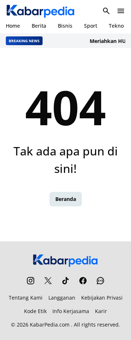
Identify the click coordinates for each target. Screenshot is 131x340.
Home (13, 25)
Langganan (61, 297)
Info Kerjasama (70, 311)
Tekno (116, 25)
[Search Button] (106, 11)
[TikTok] (65, 280)
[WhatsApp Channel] (100, 280)
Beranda (65, 198)
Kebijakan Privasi (102, 297)
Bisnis (65, 25)
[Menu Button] (121, 11)
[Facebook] (83, 280)
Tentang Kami (26, 297)
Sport (90, 25)
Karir (101, 311)
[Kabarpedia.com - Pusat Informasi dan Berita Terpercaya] (40, 11)
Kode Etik (35, 311)
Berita (39, 25)
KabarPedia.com (50, 324)
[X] (48, 280)
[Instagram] (30, 280)
